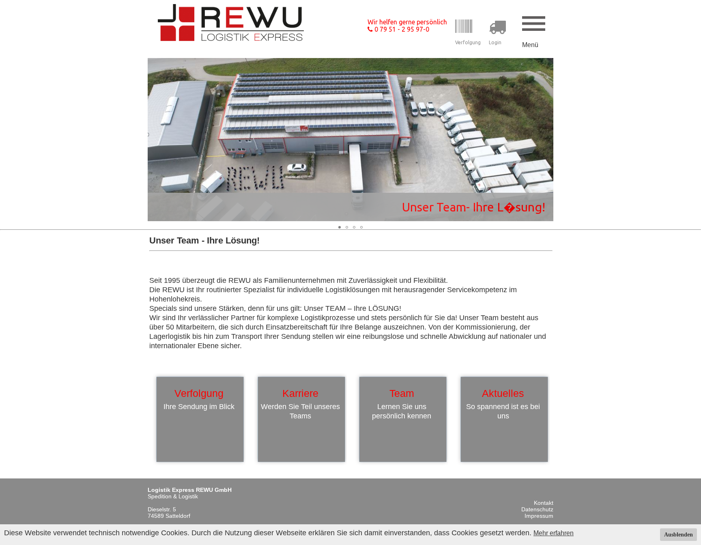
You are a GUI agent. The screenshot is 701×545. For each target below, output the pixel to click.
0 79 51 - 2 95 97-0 (401, 29)
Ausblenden (678, 535)
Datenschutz (537, 509)
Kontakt (543, 503)
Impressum (539, 516)
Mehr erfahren (553, 533)
